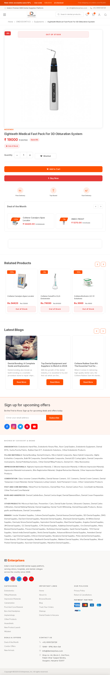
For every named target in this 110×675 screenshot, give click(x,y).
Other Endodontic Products (74, 450)
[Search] (105, 15)
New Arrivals (9, 650)
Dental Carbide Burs (34, 495)
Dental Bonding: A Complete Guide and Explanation (21, 364)
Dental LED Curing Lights (75, 458)
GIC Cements (73, 478)
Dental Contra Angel (52, 495)
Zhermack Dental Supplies (74, 519)
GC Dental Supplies (30, 525)
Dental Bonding (29, 455)
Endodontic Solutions (52, 450)
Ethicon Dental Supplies (42, 536)
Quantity (8, 155)
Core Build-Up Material (93, 487)
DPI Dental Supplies (25, 539)
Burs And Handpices (12, 611)
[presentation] (96, 206)
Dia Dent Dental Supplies (29, 519)
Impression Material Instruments (18, 470)
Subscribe (54, 418)
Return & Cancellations (83, 595)
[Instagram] (13, 426)
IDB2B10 (48, 3)
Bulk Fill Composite (32, 458)
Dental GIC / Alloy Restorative (76, 462)
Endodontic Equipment (85, 446)
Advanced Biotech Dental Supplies (71, 532)
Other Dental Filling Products (50, 462)
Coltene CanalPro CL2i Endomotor (50, 297)
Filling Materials (10, 595)
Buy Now (54, 178)
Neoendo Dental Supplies (51, 519)
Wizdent (7, 631)
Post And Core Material (13, 607)
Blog (41, 603)
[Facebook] (7, 426)
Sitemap (42, 611)
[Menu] (5, 15)
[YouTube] (34, 426)
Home (41, 591)
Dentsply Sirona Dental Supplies (25, 522)
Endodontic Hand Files (28, 446)
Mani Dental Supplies (73, 522)
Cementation (9, 603)
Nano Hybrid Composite (83, 455)
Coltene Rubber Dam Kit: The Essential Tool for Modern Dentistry (86, 364)
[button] (53, 78)
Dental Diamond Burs (71, 495)
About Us (43, 595)
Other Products (10, 619)
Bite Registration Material (44, 470)
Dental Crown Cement (89, 478)
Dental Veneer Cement (56, 478)
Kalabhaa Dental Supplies (68, 525)
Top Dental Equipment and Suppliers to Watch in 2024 (54, 364)
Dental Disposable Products (84, 507)
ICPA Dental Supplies (48, 525)
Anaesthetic (9, 623)
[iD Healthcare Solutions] (31, 15)
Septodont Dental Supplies (51, 522)
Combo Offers (10, 646)
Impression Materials (12, 599)
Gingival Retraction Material (67, 470)
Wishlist (47, 156)
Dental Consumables (32, 510)
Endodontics (9, 591)
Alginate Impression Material (39, 466)
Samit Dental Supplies (79, 529)
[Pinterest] (27, 426)
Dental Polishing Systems (26, 462)
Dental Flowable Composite (52, 458)
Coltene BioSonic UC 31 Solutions (84, 297)
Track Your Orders (46, 607)
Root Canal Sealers (67, 446)
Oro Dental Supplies (88, 525)
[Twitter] (20, 426)
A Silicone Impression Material (91, 466)
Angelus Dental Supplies (93, 522)
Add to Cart (55, 169)
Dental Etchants (44, 455)
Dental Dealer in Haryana (49, 615)
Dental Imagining (42, 507)
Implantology (9, 615)
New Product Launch (12, 627)
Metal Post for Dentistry (39, 487)
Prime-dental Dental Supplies (88, 536)
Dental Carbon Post (74, 487)
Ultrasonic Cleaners (82, 503)
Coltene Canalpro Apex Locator (20, 296)
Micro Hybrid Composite (62, 455)
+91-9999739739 (99, 8)
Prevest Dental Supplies (35, 529)
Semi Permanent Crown (67, 482)
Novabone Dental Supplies (64, 536)
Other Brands (10, 539)
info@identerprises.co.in (78, 8)
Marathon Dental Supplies (58, 543)
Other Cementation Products (90, 482)
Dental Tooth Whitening (61, 507)
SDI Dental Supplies (91, 515)
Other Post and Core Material (16, 490)
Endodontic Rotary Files (48, 446)
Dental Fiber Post (57, 487)
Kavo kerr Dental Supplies (35, 543)
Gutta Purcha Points (18, 450)
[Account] (99, 15)
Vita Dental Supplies (88, 539)
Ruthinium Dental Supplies (58, 529)
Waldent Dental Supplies (68, 539)
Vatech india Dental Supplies (24, 532)
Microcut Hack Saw (30, 503)
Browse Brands (45, 599)
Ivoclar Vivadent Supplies (23, 515)
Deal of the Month (11, 642)
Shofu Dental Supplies (46, 532)
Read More (21, 382)
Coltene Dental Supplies (45, 515)
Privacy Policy (79, 591)
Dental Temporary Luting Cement (42, 482)
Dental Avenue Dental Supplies (69, 515)
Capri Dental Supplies (21, 536)
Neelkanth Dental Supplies (46, 539)
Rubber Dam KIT (35, 450)
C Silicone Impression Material (64, 466)
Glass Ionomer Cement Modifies (31, 478)
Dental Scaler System (63, 503)
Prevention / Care (46, 503)
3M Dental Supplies (12, 525)
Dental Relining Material (24, 507)
